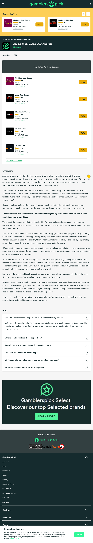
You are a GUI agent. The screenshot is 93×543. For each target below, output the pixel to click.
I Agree (79, 535)
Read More (14, 539)
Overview (6, 55)
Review (15, 25)
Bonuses (6, 517)
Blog (4, 466)
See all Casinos (14, 161)
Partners (5, 498)
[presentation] (83, 14)
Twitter (56, 440)
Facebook (44, 440)
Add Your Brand (8, 484)
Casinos (17, 47)
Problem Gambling (9, 493)
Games (5, 525)
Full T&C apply (18, 29)
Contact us (6, 489)
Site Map (5, 502)
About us (5, 462)
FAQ (15, 55)
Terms (4, 475)
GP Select (6, 471)
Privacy (5, 480)
